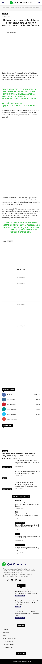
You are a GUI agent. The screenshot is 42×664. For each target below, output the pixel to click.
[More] (35, 38)
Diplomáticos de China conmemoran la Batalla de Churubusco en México (27, 515)
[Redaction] (4, 32)
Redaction (12, 32)
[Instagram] (16, 580)
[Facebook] (13, 38)
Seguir (38, 399)
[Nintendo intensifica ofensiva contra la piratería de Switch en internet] (7, 475)
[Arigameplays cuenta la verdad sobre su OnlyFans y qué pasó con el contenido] (21, 439)
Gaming (4, 478)
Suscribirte (36, 419)
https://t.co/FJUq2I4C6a (23, 98)
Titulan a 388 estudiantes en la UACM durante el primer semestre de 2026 (27, 526)
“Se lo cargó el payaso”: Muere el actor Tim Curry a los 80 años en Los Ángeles (27, 504)
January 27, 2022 (29, 105)
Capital (7, 7)
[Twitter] (17, 38)
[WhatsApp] (26, 38)
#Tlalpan (16, 96)
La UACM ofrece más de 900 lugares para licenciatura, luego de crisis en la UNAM (27, 462)
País (17, 511)
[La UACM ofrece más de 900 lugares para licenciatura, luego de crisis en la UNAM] (7, 464)
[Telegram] (31, 38)
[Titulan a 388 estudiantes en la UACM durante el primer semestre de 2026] (7, 526)
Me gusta (37, 394)
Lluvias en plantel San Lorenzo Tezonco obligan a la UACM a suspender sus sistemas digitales (26, 484)
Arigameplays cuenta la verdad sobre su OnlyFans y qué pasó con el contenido (19, 455)
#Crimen (6, 98)
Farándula (5, 451)
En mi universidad (7, 467)
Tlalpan (10, 241)
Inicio (3, 7)
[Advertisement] (21, 367)
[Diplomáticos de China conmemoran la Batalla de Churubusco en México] (7, 515)
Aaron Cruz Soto (6, 458)
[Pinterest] (22, 38)
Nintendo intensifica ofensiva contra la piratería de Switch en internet (27, 472)
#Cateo (25, 96)
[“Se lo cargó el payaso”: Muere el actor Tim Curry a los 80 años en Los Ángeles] (7, 504)
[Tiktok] (8, 580)
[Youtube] (20, 580)
